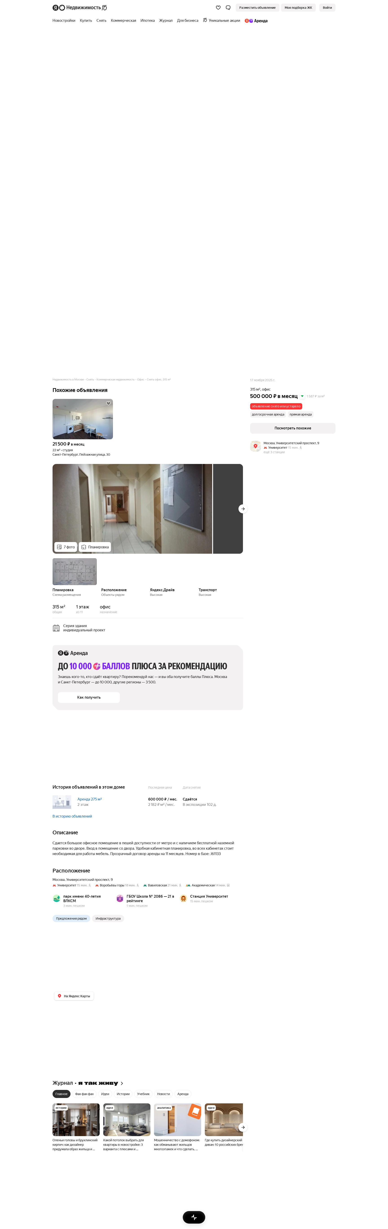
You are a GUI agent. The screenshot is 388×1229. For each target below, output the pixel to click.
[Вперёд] (242, 508)
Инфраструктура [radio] (108, 918)
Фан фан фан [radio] (84, 1094)
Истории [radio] (123, 1094)
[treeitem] (65, 20)
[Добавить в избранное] (108, 403)
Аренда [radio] (182, 1094)
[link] (327, 8)
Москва (59, 880)
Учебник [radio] (143, 1094)
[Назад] (52, 571)
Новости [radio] (163, 1094)
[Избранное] (218, 8)
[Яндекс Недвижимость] (80, 7)
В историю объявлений (72, 816)
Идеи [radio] (105, 1094)
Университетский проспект (87, 880)
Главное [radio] (61, 1094)
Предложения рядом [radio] (71, 918)
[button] (228, 8)
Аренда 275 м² (89, 799)
